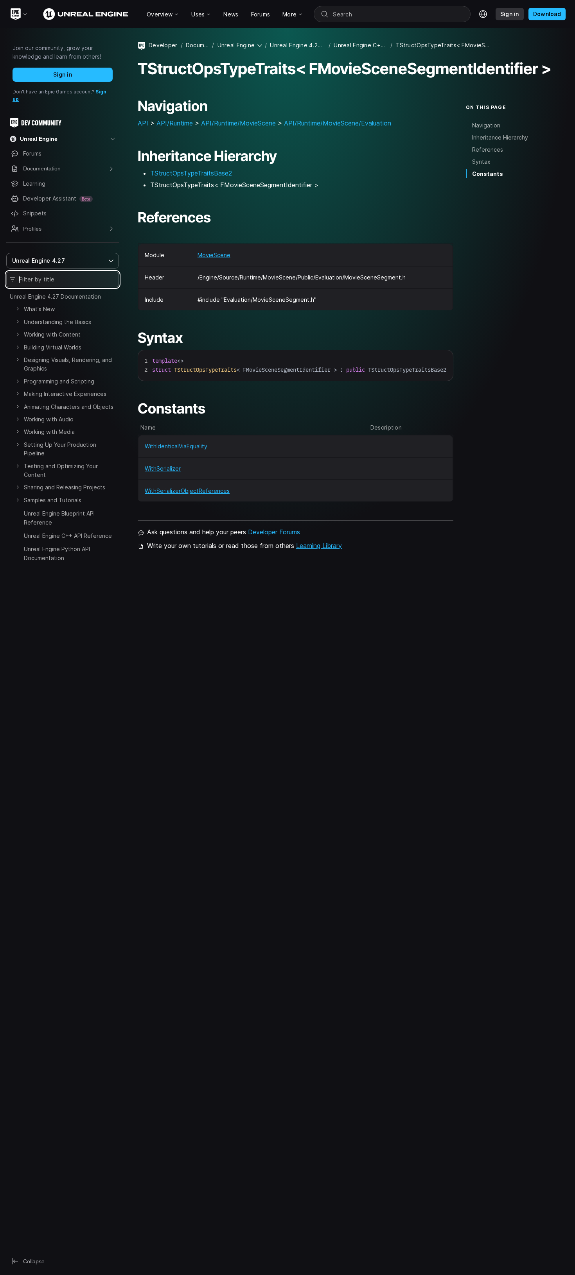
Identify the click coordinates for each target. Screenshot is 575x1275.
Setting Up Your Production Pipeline (60, 449)
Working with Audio (49, 419)
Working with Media (49, 431)
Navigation (486, 125)
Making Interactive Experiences (65, 393)
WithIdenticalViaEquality (176, 446)
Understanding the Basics (57, 322)
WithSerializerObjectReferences (187, 490)
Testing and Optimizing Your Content (61, 470)
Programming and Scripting (59, 381)
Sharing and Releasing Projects (64, 487)
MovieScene (214, 255)
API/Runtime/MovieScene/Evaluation (337, 123)
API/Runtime (174, 123)
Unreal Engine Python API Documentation (57, 553)
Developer (163, 45)
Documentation (197, 45)
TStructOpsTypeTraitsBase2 (191, 173)
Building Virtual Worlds (52, 347)
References (487, 149)
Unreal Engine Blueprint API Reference (59, 517)
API (143, 123)
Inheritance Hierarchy (500, 137)
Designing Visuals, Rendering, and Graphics (68, 364)
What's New (39, 309)
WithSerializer (163, 468)
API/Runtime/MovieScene (238, 123)
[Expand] (17, 309)
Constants (487, 173)
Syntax (481, 161)
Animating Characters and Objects (68, 406)
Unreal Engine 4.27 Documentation (55, 296)
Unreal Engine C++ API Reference (68, 535)
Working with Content (52, 334)
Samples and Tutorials (52, 500)
